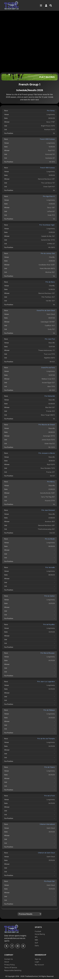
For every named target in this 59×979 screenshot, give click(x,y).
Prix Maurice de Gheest (47, 424)
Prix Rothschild (50, 396)
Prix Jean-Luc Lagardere (46, 681)
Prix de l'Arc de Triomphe (46, 738)
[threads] (23, 946)
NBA (36, 940)
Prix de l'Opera (49, 767)
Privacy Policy (9, 965)
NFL (36, 937)
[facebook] (12, 946)
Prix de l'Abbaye (49, 710)
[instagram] (17, 946)
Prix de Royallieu (49, 624)
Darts (37, 946)
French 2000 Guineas (47, 139)
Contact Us (8, 959)
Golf (36, 943)
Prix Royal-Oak (49, 881)
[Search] (52, 5)
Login (37, 962)
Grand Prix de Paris (48, 367)
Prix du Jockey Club (48, 253)
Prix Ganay (51, 110)
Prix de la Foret (49, 795)
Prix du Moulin (50, 539)
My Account (39, 965)
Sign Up (38, 959)
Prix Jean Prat (50, 339)
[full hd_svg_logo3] (11, 2)
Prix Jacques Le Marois (47, 453)
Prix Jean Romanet (48, 510)
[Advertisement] (29, 41)
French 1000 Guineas (47, 167)
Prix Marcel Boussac (48, 653)
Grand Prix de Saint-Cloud (46, 310)
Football (38, 931)
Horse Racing (40, 934)
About (6, 962)
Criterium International (47, 824)
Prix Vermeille (50, 567)
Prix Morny (51, 481)
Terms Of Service (10, 968)
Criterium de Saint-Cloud (46, 853)
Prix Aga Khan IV (49, 196)
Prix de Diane (50, 282)
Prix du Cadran (49, 596)
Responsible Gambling (12, 970)
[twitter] (6, 946)
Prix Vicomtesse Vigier (47, 225)
